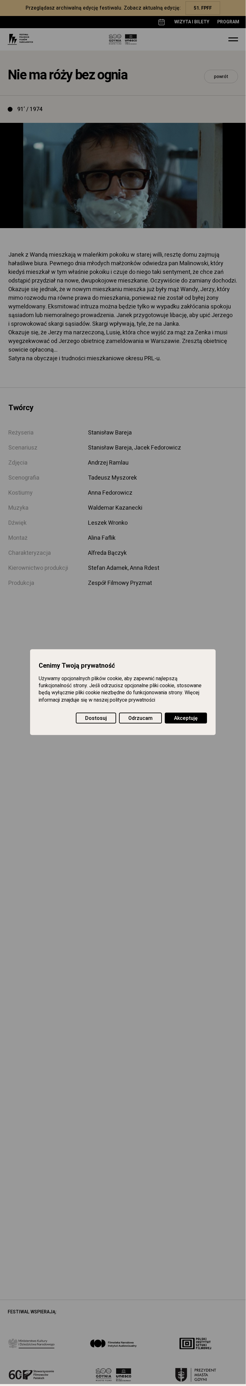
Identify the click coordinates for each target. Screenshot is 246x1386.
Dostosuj (96, 718)
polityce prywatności (132, 700)
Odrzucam (140, 718)
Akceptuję (186, 718)
